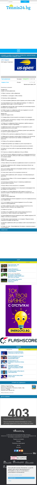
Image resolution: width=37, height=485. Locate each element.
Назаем (28, 262)
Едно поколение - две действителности (13, 265)
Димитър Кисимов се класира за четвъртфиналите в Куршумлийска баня (15, 357)
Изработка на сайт (27, 453)
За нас (18, 445)
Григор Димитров (5, 79)
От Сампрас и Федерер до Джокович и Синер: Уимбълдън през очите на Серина (16, 276)
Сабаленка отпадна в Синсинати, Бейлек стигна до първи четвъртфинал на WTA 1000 (15, 367)
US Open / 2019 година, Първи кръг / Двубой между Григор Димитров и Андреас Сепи (18, 56)
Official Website (4, 392)
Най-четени (9, 349)
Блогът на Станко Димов (14, 273)
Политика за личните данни (15, 475)
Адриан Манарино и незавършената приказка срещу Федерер (14, 270)
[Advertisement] (18, 29)
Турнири (3, 55)
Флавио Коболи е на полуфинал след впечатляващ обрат (16, 362)
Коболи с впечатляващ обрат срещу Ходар (15, 376)
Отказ (9, 480)
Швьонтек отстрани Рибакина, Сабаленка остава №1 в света (15, 352)
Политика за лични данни (18, 443)
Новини (18, 347)
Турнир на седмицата (18, 382)
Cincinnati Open (9, 385)
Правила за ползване (18, 439)
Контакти (18, 447)
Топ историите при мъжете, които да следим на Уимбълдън (15, 280)
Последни (27, 349)
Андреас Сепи (5, 82)
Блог (18, 260)
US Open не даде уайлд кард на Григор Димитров (16, 371)
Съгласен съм (11, 477)
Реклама (18, 441)
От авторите (9, 262)
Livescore (11, 392)
